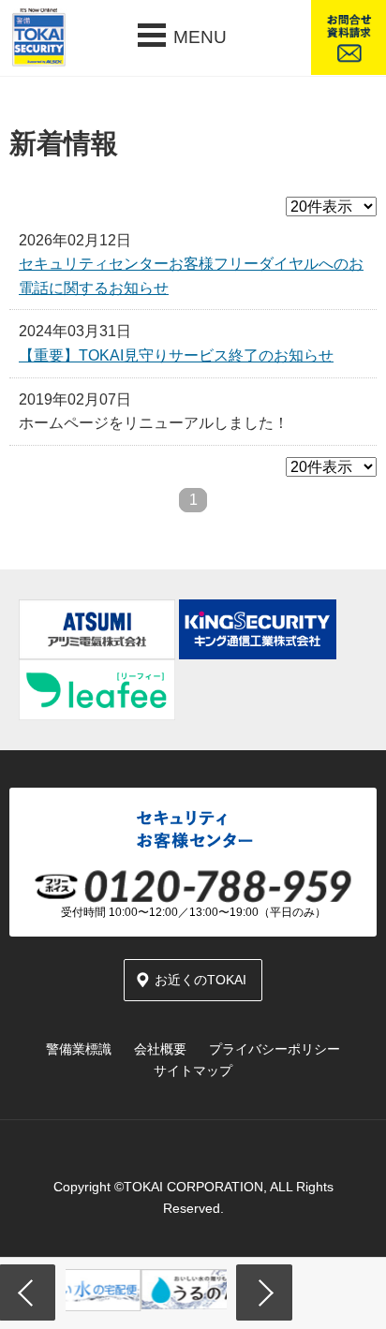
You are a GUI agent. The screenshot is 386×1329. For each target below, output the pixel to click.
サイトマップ (193, 1070)
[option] (183, 1289)
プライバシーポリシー (274, 1048)
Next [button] (264, 1292)
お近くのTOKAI (200, 979)
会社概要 (160, 1048)
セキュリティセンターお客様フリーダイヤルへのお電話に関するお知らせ (191, 276)
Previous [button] (28, 1292)
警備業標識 (78, 1048)
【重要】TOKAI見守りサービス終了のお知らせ (176, 355)
